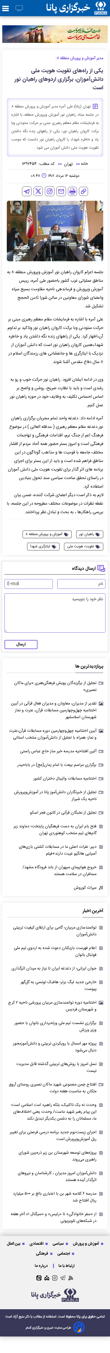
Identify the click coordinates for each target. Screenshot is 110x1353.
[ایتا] (39, 1278)
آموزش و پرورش (86, 1243)
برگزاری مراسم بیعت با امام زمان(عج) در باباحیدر (56, 765)
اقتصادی (36, 1243)
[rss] (71, 1278)
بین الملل (14, 1243)
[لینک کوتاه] (83, 191)
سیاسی (58, 1243)
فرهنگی (42, 1253)
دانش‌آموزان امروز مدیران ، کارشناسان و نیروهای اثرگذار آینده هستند (57, 1177)
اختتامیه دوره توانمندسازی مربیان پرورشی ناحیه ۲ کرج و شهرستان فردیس (52, 1006)
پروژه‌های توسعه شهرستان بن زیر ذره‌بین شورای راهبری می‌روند (57, 1156)
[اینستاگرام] (49, 191)
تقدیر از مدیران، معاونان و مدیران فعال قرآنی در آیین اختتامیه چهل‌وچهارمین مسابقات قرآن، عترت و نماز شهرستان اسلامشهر (53, 710)
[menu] (5, 8)
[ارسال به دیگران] (61, 191)
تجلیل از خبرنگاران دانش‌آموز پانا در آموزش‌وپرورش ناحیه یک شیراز (55, 796)
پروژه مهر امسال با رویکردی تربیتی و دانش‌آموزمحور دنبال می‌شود (54, 1047)
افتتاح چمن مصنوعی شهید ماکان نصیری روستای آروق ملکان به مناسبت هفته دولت (52, 1088)
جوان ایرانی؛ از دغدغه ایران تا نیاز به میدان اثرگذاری (54, 968)
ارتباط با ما (66, 1266)
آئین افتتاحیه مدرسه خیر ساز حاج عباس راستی (58, 751)
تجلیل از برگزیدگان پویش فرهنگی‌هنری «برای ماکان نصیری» (55, 686)
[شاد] (47, 1278)
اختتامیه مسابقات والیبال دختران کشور (64, 778)
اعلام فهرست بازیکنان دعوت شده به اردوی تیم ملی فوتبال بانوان (55, 951)
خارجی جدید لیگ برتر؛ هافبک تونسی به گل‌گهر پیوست (58, 986)
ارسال (21, 644)
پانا (78, 1316)
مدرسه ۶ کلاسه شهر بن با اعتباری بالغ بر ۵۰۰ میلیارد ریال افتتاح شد (54, 1197)
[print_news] (72, 191)
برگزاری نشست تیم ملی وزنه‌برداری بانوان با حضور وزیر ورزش (55, 1026)
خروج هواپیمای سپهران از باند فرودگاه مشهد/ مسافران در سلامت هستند (59, 871)
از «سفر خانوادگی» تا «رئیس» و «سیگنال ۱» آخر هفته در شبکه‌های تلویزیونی (53, 1217)
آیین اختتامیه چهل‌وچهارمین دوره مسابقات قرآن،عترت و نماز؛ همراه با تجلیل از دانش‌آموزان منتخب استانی (52, 734)
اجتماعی (64, 1253)
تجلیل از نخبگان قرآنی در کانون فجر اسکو (63, 812)
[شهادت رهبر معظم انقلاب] (55, 34)
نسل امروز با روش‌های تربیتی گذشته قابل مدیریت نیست (56, 1067)
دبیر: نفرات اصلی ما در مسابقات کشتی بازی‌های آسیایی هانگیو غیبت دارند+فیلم (57, 850)
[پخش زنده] (19, 8)
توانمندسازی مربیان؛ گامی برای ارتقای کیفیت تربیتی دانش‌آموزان (54, 931)
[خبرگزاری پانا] (77, 8)
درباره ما (42, 1266)
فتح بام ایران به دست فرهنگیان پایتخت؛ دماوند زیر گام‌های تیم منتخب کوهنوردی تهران (55, 830)
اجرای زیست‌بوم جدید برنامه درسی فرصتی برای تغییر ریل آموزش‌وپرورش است (53, 1136)
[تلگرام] (27, 191)
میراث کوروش (85, 887)
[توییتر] (38, 191)
